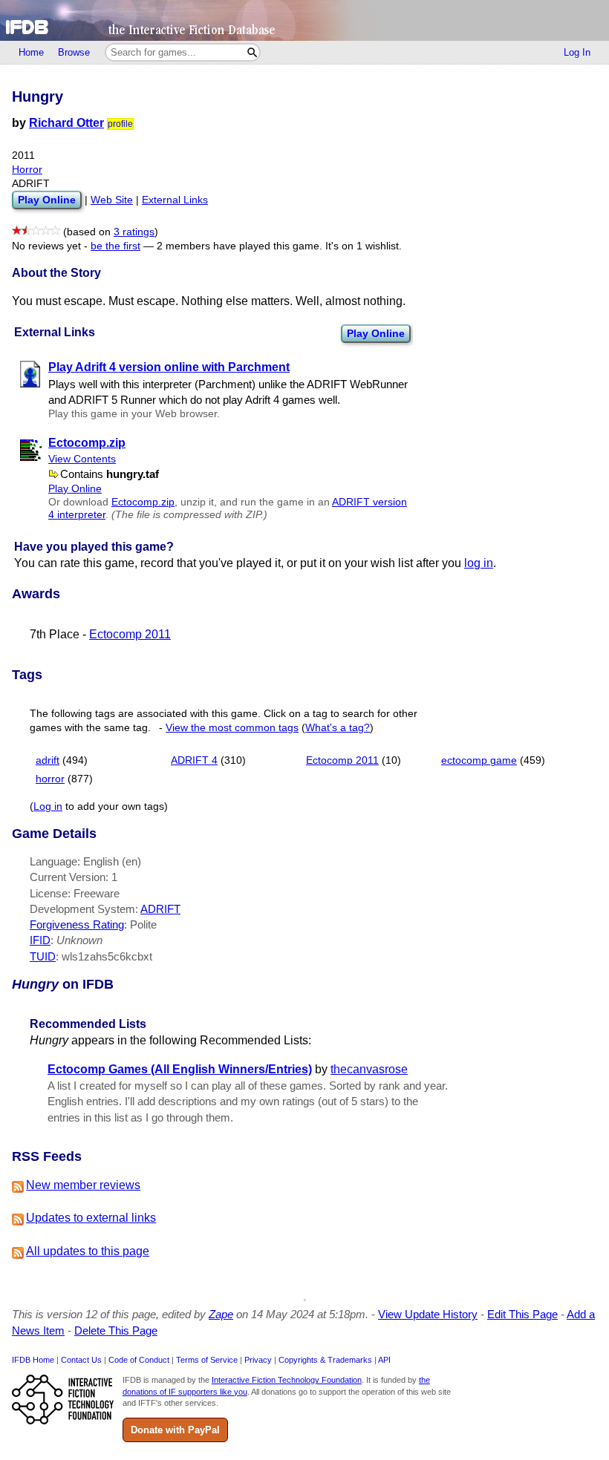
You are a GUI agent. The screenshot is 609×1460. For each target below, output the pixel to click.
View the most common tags (232, 727)
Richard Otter (66, 123)
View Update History (428, 1314)
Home (31, 52)
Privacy (258, 1359)
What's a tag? (337, 727)
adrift (47, 760)
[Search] (252, 52)
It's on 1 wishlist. (363, 246)
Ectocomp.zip (143, 502)
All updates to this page (87, 1251)
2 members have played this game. (239, 246)
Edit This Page (522, 1314)
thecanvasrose (369, 1069)
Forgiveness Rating (77, 924)
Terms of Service (207, 1359)
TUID (43, 956)
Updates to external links (91, 1217)
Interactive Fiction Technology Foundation (287, 1379)
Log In (577, 52)
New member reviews (83, 1185)
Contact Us (81, 1359)
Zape (221, 1314)
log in (478, 563)
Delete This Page (115, 1330)
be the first (115, 246)
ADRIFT (160, 909)
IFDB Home (33, 1359)
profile (120, 124)
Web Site (112, 200)
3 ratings (134, 232)
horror (50, 779)
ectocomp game (479, 760)
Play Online (376, 333)
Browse (74, 52)
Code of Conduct (138, 1359)
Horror (27, 169)
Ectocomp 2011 (130, 634)
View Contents (82, 459)
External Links (175, 200)
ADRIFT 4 (194, 760)
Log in (47, 806)
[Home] (304, 20)
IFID (40, 940)
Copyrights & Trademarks (325, 1359)
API (384, 1359)
